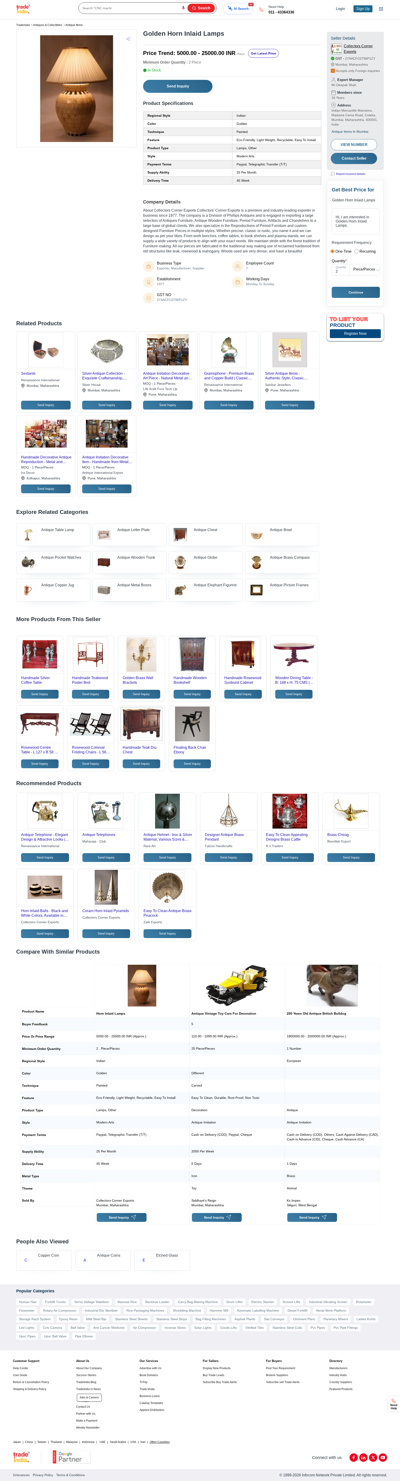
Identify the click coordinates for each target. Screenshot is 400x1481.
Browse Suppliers (277, 1375)
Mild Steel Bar (96, 1319)
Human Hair (28, 1302)
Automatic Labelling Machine (258, 1310)
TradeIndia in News (88, 1389)
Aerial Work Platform (331, 1310)
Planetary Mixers (335, 1319)
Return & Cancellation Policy (31, 1382)
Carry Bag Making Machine (198, 1302)
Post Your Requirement (280, 1368)
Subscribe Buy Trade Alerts (220, 1382)
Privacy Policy (43, 1475)
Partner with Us (85, 1413)
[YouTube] (383, 1457)
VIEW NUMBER (354, 145)
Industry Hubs (338, 1375)
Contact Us (83, 1406)
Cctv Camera (52, 1327)
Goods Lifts (228, 1327)
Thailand (56, 1442)
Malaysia (72, 1442)
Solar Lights (203, 1327)
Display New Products (217, 1368)
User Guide (20, 1375)
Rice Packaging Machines (145, 1310)
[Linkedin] (363, 1457)
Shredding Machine (187, 1310)
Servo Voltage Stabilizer (91, 1302)
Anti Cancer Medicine (109, 1327)
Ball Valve (78, 1327)
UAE (102, 1442)
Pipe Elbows (84, 1336)
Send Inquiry (178, 86)
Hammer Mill (219, 1310)
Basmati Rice (127, 1302)
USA (133, 1442)
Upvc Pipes (27, 1336)
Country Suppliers (340, 1382)
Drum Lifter (234, 1302)
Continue (356, 292)
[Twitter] (373, 1457)
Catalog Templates (151, 1403)
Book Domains (149, 1375)
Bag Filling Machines (211, 1319)
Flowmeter (26, 1310)
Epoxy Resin (68, 1319)
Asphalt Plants (244, 1319)
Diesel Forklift (297, 1310)
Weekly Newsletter (88, 1427)
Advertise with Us (150, 1368)
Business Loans (150, 1396)
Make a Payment (86, 1420)
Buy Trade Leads (213, 1375)
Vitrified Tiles (254, 1327)
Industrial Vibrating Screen (328, 1302)
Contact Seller (354, 158)
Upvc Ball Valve (55, 1336)
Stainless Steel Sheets (131, 1319)
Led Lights (26, 1327)
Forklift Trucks (55, 1302)
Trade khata (147, 1389)
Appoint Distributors (152, 1410)
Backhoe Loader (157, 1302)
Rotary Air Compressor (59, 1310)
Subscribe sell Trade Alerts (283, 1382)
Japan (17, 1442)
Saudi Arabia (118, 1442)
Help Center (20, 1368)
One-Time (343, 251)
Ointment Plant (304, 1319)
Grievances (21, 1475)
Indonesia (88, 1442)
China (29, 1442)
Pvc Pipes (318, 1327)
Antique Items (74, 25)
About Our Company (89, 1368)
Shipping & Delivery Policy (29, 1389)
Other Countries (160, 1442)
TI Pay (143, 1382)
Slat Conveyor (274, 1319)
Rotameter (364, 1302)
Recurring (367, 251)
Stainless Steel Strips (171, 1319)
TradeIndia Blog (86, 1382)
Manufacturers (338, 1368)
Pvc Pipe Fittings (346, 1327)
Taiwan (41, 1442)
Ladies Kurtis (365, 1319)
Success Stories (86, 1375)
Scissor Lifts (291, 1302)
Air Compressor (144, 1327)
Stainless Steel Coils (287, 1327)
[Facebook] (354, 1457)
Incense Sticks (175, 1327)
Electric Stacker (262, 1302)
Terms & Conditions (70, 1475)
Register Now (355, 334)
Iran (143, 1442)
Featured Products (341, 1389)
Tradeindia (23, 25)
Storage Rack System (35, 1319)
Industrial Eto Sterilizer (101, 1310)
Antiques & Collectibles (47, 25)
